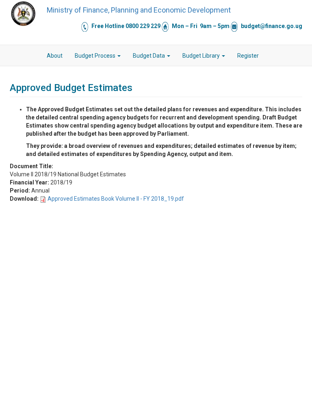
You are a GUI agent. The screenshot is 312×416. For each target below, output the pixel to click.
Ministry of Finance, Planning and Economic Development (139, 10)
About (55, 55)
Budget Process (96, 55)
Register (248, 55)
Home (34, 56)
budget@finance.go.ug (271, 26)
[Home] (23, 13)
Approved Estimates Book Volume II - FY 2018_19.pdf (116, 198)
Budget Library (201, 55)
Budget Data (149, 55)
